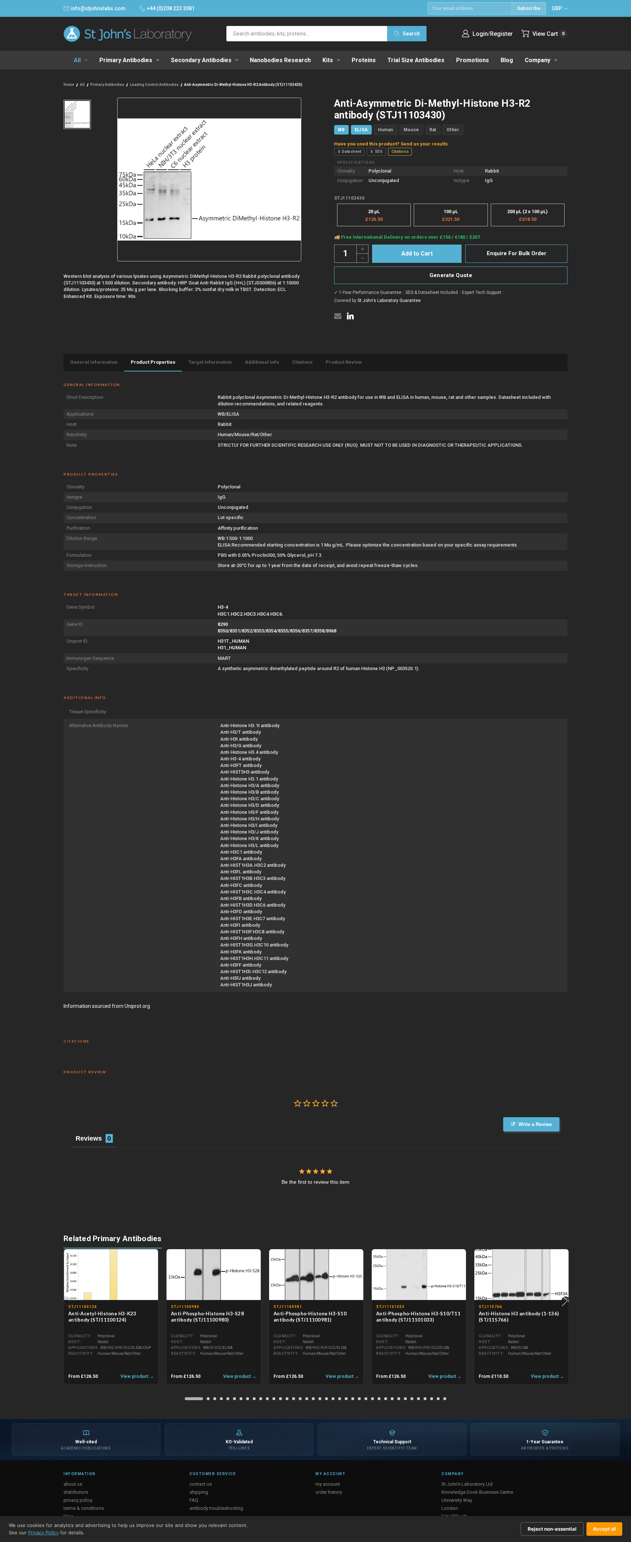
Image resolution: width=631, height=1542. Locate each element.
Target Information (210, 362)
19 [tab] (319, 1398)
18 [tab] (313, 1398)
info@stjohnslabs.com (98, 8)
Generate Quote (450, 275)
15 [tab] (293, 1398)
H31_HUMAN (232, 647)
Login (480, 33)
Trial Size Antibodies (415, 60)
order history (329, 1492)
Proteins (364, 60)
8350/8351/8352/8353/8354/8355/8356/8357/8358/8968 (277, 631)
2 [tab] (208, 1398)
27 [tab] (372, 1398)
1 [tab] (194, 1398)
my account (328, 1484)
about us (73, 1484)
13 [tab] (280, 1398)
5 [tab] (227, 1398)
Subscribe (528, 8)
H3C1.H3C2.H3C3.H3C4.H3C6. (250, 614)
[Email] (337, 316)
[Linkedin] (350, 316)
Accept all (604, 1529)
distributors (76, 1492)
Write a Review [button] (535, 1124)
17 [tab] (306, 1398)
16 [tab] (300, 1398)
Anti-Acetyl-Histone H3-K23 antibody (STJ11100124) (102, 1317)
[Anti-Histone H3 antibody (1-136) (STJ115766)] (521, 1274)
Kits (327, 60)
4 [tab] (221, 1398)
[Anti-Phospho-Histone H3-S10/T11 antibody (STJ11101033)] (419, 1274)
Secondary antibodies (201, 60)
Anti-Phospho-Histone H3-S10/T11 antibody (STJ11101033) (418, 1317)
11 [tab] (267, 1398)
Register (501, 33)
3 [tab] (214, 1398)
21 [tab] (333, 1398)
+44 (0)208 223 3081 (171, 8)
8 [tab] (247, 1398)
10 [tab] (260, 1398)
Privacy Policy (43, 1532)
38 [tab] (444, 1398)
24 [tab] (352, 1398)
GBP (557, 8)
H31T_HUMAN (233, 641)
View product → (137, 1376)
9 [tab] (254, 1398)
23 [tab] (346, 1398)
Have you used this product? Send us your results (391, 144)
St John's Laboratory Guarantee (389, 300)
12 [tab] (273, 1398)
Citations (400, 151)
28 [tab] (379, 1398)
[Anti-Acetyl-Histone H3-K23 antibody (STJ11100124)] (111, 1274)
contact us (201, 1484)
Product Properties (153, 362)
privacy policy (78, 1500)
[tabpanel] (111, 1316)
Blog (507, 60)
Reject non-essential (552, 1529)
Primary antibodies (125, 60)
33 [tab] (411, 1398)
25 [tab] (359, 1398)
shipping (199, 1492)
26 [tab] (365, 1398)
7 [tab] (241, 1398)
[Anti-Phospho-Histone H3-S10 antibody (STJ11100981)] (316, 1274)
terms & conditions (84, 1508)
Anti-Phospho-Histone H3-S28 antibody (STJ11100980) (207, 1317)
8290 (223, 624)
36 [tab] (431, 1398)
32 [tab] (405, 1398)
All (77, 60)
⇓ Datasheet (349, 151)
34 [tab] (418, 1398)
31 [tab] (398, 1398)
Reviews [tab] (89, 1138)
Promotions (472, 60)
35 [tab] (425, 1398)
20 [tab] (326, 1398)
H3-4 (223, 607)
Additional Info (262, 362)
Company (537, 60)
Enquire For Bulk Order (516, 253)
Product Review (344, 362)
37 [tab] (438, 1398)
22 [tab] (339, 1398)
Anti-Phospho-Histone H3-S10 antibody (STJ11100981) (310, 1317)
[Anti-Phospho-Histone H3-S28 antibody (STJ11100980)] (214, 1274)
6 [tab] (234, 1398)
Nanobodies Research (280, 60)
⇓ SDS (376, 151)
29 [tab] (385, 1398)
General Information (94, 362)
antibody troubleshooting (216, 1508)
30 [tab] (392, 1398)
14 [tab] (287, 1398)
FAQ (194, 1500)
